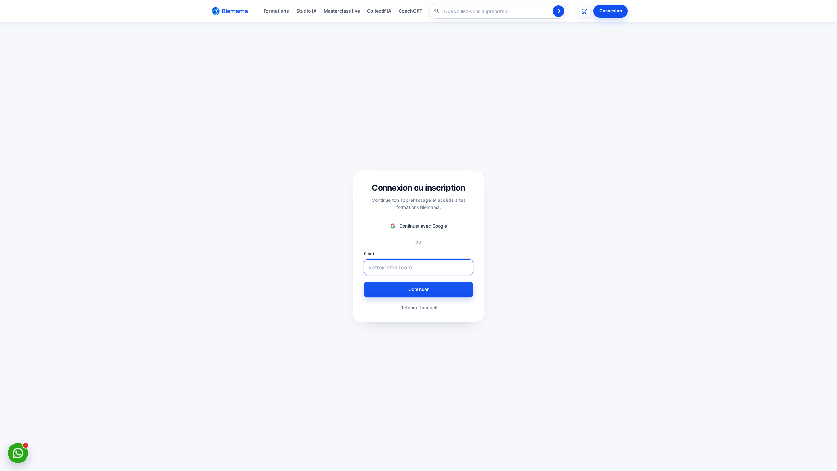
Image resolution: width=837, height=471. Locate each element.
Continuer (418, 289)
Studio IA (306, 11)
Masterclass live (342, 11)
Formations (276, 11)
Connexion (610, 10)
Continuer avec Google (423, 226)
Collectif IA (379, 11)
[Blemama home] (230, 11)
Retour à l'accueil (419, 307)
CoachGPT (410, 11)
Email (369, 253)
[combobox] (496, 11)
